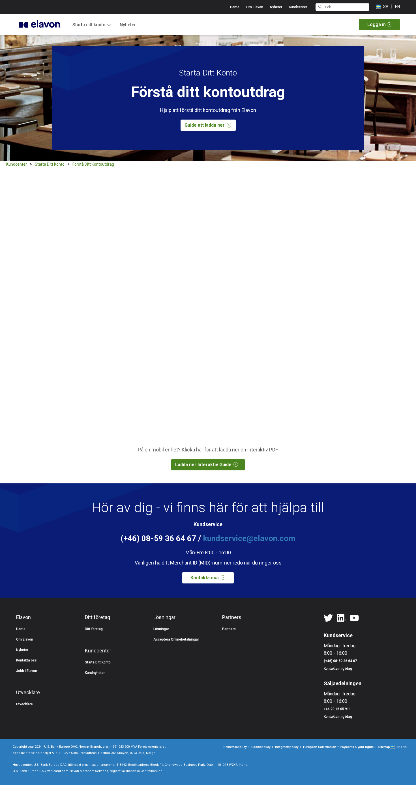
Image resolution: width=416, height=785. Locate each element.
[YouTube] (354, 618)
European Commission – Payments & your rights (338, 747)
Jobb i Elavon (26, 671)
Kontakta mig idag (338, 669)
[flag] (394, 746)
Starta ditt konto (89, 24)
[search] (320, 6)
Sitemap (384, 747)
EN (397, 6)
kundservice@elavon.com (249, 538)
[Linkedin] (341, 618)
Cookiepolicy (260, 747)
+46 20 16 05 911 (337, 709)
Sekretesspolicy (235, 747)
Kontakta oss (204, 577)
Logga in (376, 24)
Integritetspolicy (286, 747)
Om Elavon (254, 7)
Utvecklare (24, 704)
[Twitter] (328, 618)
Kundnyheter (95, 673)
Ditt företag (94, 629)
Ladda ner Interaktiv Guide (203, 464)
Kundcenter (298, 7)
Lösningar (161, 629)
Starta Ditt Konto (98, 662)
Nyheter (128, 24)
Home (234, 7)
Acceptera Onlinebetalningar (176, 639)
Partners (229, 629)
